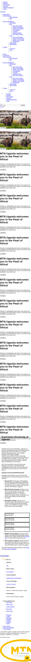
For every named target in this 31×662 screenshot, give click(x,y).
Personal (5, 2)
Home (4, 54)
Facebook (8, 615)
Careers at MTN (10, 606)
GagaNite (15, 31)
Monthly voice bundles (18, 40)
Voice (11, 35)
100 (7, 565)
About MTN (6, 14)
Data (11, 24)
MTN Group (9, 604)
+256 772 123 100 (11, 584)
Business (5, 3)
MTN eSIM (12, 23)
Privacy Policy (6, 626)
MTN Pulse (9, 602)
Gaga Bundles (16, 30)
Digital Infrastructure (8, 7)
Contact (5, 47)
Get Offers (3, 127)
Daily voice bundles (18, 37)
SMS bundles (13, 43)
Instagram (8, 617)
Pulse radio (9, 609)
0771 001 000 (9, 571)
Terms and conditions (8, 627)
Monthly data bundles (18, 28)
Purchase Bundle (5, 555)
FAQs (11, 50)
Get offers (3, 295)
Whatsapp (8, 619)
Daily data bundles (17, 25)
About (4, 9)
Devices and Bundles (8, 21)
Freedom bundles (17, 33)
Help (11, 18)
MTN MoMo (6, 4)
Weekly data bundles (18, 27)
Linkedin (8, 622)
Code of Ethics (7, 629)
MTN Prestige (13, 44)
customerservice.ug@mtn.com (14, 578)
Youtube (8, 620)
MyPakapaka (16, 41)
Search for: (2, 105)
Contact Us (12, 48)
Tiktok (8, 623)
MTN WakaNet (7, 16)
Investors (5, 6)
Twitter (8, 616)
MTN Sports (9, 611)
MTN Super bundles (18, 34)
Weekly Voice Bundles (18, 38)
